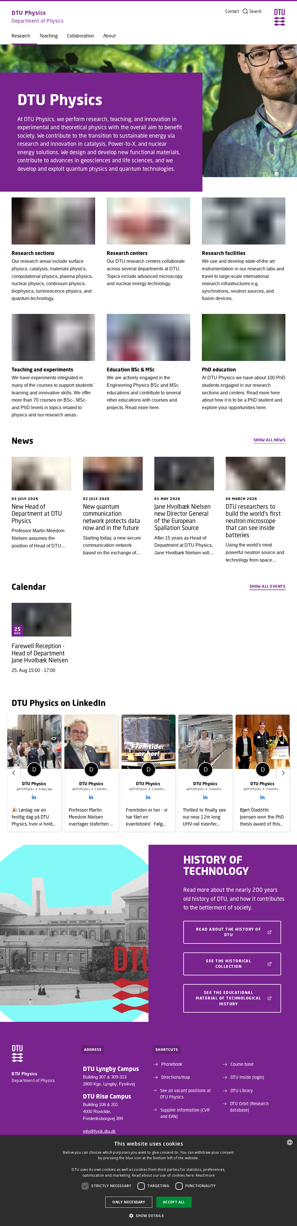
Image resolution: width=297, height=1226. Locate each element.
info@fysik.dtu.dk (99, 1131)
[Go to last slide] (13, 773)
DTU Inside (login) (247, 1077)
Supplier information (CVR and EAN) (185, 1113)
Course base (242, 1064)
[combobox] (290, 1142)
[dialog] (148, 1180)
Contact (232, 11)
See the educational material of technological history (228, 998)
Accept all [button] (174, 1202)
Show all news (269, 440)
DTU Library (242, 1090)
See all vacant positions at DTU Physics (185, 1093)
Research (21, 35)
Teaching (48, 35)
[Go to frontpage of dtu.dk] (279, 17)
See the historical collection (228, 964)
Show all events (267, 586)
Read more (205, 1175)
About (109, 35)
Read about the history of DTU (228, 932)
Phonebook (171, 1064)
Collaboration (80, 35)
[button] (148, 1215)
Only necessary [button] (128, 1202)
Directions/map (175, 1077)
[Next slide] (283, 773)
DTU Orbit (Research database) (249, 1106)
